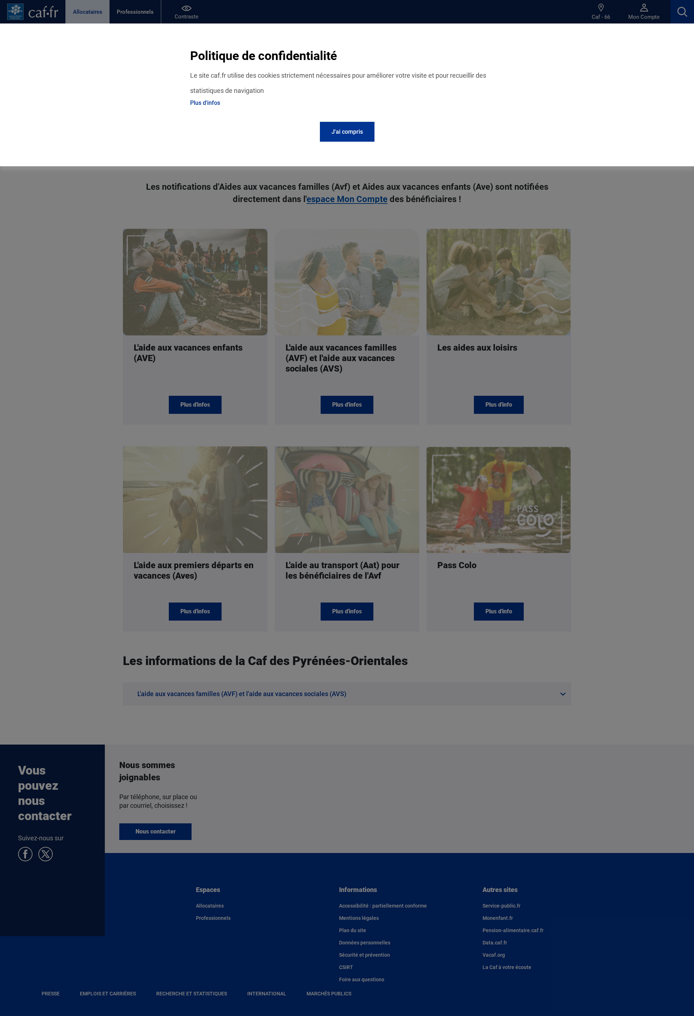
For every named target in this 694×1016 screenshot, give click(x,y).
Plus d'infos (205, 102)
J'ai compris (347, 131)
